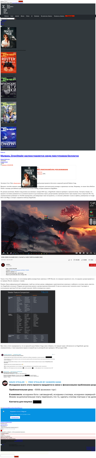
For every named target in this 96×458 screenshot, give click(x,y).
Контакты (93, 450)
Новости (3, 152)
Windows (6, 16)
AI (31, 16)
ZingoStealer (15, 407)
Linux (11, 16)
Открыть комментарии (6, 422)
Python (27, 16)
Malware (10, 407)
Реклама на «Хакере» (59, 16)
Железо (22, 16)
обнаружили (17, 183)
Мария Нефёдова (5, 159)
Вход (94, 2)
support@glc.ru (19, 439)
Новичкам (36, 16)
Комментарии (4, 162)
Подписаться (15, 417)
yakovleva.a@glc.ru (18, 441)
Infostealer (5, 407)
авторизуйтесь (4, 424)
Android (17, 16)
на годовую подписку (17, 2)
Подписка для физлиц (90, 447)
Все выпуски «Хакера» (46, 16)
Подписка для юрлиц (91, 448)
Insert (16, 456)
